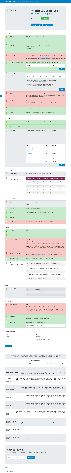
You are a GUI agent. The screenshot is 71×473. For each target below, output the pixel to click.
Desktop (7, 336)
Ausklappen (62, 68)
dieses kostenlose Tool (46, 58)
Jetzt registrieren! (30, 150)
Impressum (32, 1)
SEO (38, 340)
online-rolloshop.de (41, 13)
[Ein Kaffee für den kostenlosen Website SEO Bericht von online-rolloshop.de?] (43, 21)
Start (18, 1)
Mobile (7, 337)
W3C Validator (42, 249)
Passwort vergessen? (31, 148)
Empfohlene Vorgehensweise (43, 339)
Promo (27, 1)
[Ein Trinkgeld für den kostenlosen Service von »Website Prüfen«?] (6, 467)
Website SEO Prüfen (10, 1)
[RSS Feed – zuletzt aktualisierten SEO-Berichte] (65, 4)
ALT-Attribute (46, 95)
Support (37, 1)
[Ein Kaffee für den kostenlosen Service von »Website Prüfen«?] (35, 454)
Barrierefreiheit (40, 337)
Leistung (39, 336)
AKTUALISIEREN (45, 18)
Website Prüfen (8, 345)
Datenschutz (29, 158)
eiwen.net (12, 471)
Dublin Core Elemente (48, 221)
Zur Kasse (29, 156)
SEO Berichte (22, 1)
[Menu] (1, 96)
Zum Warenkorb (30, 153)
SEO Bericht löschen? (47, 25)
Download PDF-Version (37, 25)
